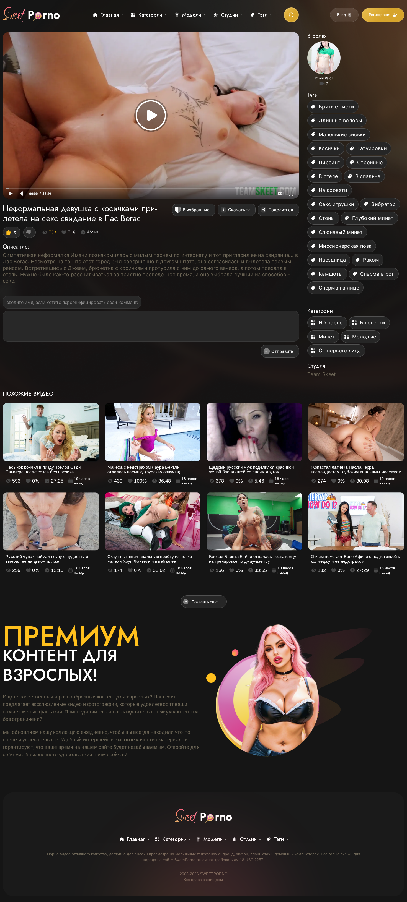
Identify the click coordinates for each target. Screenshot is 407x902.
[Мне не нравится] (29, 232)
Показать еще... (206, 601)
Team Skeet (321, 374)
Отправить (282, 351)
